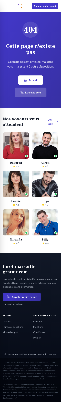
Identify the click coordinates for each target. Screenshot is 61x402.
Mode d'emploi (10, 332)
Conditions (39, 332)
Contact (37, 321)
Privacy (37, 337)
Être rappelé (33, 92)
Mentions (38, 326)
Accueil (32, 80)
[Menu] (6, 6)
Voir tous (50, 121)
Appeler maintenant (45, 6)
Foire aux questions (13, 326)
